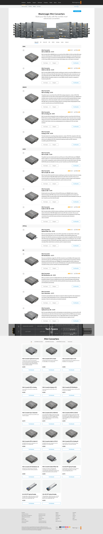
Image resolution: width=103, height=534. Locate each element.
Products (23, 2)
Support (34, 2)
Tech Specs (39, 6)
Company (46, 2)
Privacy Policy (75, 519)
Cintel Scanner (24, 522)
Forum (59, 2)
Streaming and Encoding (42, 522)
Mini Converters (24, 6)
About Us (74, 515)
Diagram (54, 63)
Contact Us (57, 516)
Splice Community (58, 521)
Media (51, 2)
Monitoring (40, 516)
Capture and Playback (25, 521)
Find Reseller (77, 11)
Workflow (30, 6)
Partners (74, 516)
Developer (40, 2)
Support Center (58, 515)
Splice (55, 2)
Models (34, 6)
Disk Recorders (24, 519)
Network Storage (41, 518)
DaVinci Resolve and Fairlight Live (27, 515)
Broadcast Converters (42, 515)
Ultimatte (23, 518)
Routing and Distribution (42, 521)
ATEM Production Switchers (26, 516)
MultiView (40, 519)
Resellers (29, 2)
